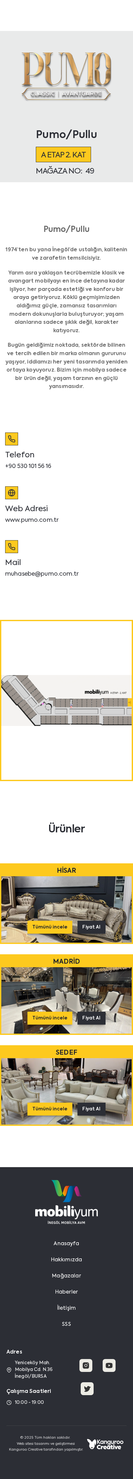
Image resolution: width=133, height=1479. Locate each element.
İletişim (66, 1308)
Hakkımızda (66, 1260)
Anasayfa (66, 1243)
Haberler (66, 1292)
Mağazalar (66, 1276)
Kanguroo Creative (26, 1450)
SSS (66, 1324)
